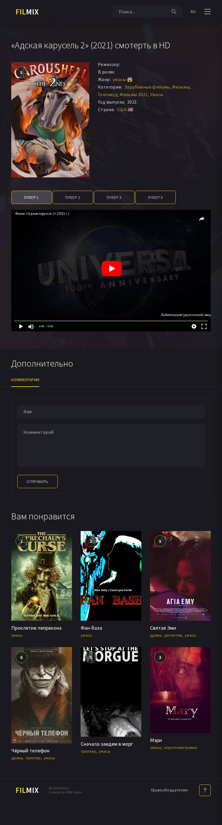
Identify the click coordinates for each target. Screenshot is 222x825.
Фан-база (91, 627)
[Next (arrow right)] (212, 412)
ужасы (17, 635)
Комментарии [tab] (25, 379)
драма (155, 635)
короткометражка (180, 747)
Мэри (156, 740)
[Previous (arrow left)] (10, 412)
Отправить (38, 481)
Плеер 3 (114, 197)
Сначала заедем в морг (107, 744)
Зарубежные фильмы (147, 87)
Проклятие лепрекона (36, 627)
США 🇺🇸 (125, 109)
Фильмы (181, 87)
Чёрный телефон (30, 750)
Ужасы (157, 94)
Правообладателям (169, 790)
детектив (173, 635)
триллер (33, 757)
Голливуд (108, 94)
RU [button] (193, 11)
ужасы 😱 (123, 79)
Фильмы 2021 (134, 94)
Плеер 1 (31, 197)
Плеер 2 (72, 197)
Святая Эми (163, 627)
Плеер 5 (155, 197)
